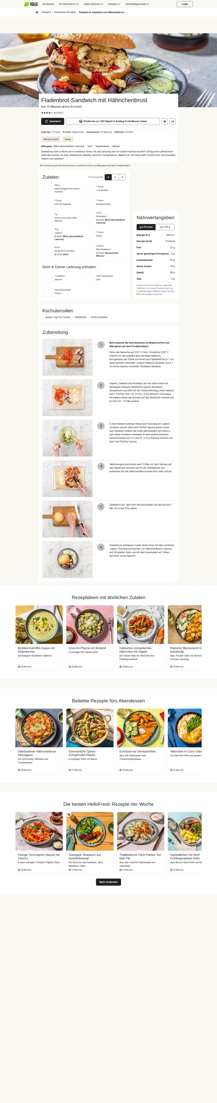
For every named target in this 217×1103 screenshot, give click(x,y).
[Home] (37, 12)
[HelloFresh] (31, 4)
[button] (84, 177)
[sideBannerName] (155, 189)
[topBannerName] (108, 25)
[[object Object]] (165, 121)
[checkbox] (42, 113)
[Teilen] (173, 121)
